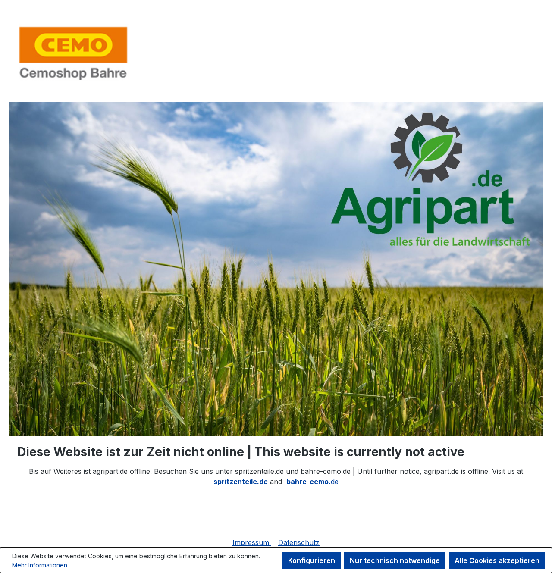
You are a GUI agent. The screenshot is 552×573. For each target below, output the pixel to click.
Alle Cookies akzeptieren (497, 560)
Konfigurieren (311, 560)
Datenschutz (299, 542)
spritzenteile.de (240, 481)
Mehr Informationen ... (42, 565)
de (312, 481)
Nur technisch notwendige (395, 560)
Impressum (251, 542)
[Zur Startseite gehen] (73, 52)
